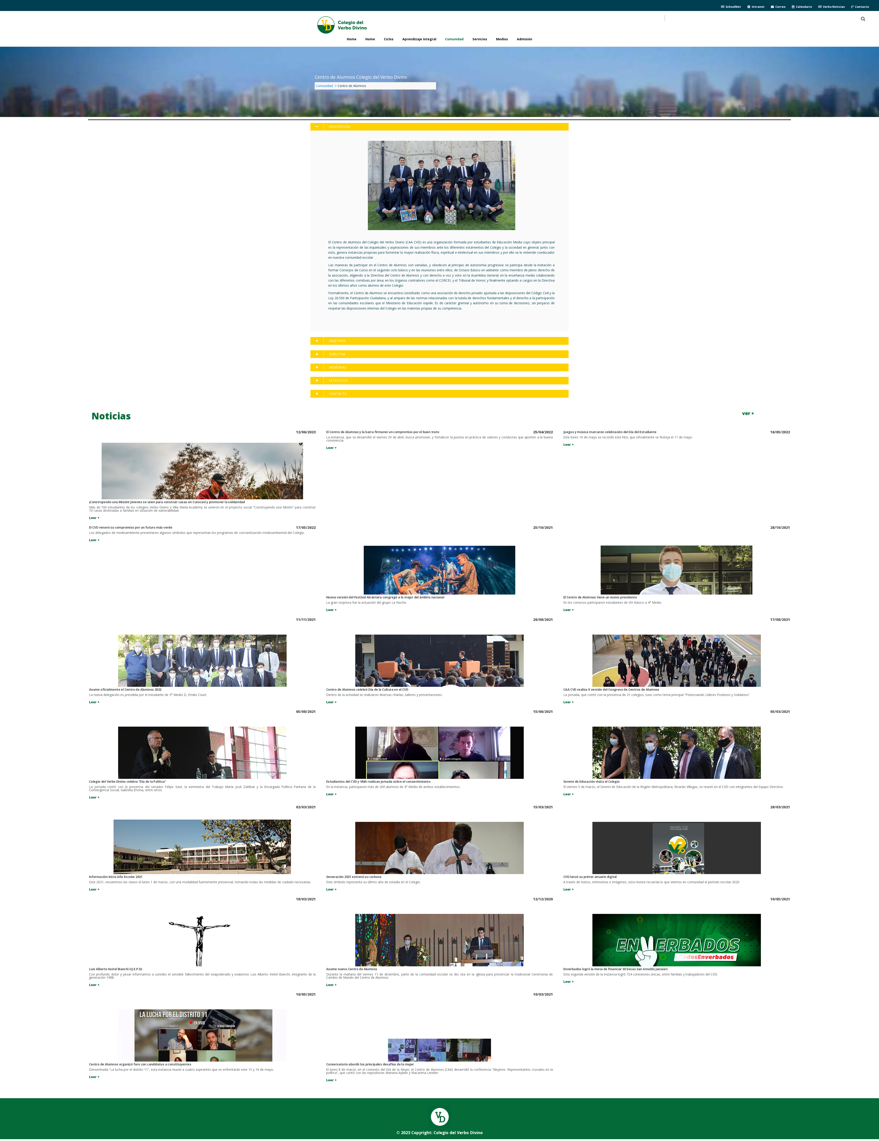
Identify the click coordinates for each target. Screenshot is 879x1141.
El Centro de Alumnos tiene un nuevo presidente (600, 597)
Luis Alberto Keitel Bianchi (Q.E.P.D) (115, 969)
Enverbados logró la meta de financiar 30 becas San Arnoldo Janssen (615, 969)
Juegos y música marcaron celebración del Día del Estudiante (610, 432)
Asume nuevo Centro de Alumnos (351, 969)
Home (370, 39)
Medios (502, 39)
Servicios (479, 39)
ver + (748, 413)
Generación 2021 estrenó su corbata (353, 877)
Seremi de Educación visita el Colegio (591, 781)
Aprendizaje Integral (419, 39)
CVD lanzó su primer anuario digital (590, 877)
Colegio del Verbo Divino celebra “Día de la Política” (127, 781)
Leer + (94, 518)
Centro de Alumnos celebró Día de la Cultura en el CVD (367, 689)
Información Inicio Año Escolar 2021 (115, 877)
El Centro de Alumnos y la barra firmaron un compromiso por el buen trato (382, 432)
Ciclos (388, 39)
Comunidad (454, 39)
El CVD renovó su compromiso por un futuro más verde (130, 527)
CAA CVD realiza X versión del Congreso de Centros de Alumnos (611, 689)
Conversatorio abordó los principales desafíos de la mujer (370, 1064)
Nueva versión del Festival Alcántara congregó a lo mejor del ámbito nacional (385, 597)
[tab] (439, 127)
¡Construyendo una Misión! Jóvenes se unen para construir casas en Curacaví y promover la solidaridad (167, 502)
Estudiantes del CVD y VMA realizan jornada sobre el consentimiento (378, 781)
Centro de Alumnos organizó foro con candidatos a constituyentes (140, 1064)
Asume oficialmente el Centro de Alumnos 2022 (125, 689)
